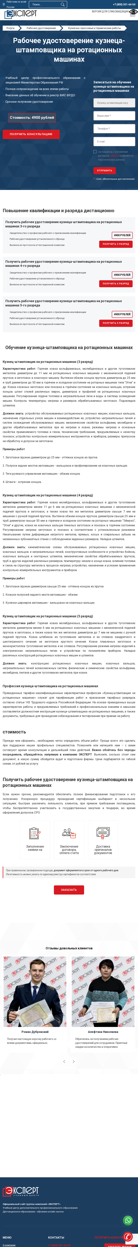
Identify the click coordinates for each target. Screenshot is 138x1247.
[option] (35, 1004)
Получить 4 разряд (116, 283)
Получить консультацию (31, 134)
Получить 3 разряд (116, 244)
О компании (9, 1245)
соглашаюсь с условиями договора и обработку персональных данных (116, 155)
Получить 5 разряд (116, 323)
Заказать (69, 889)
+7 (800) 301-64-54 (124, 4)
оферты (114, 155)
